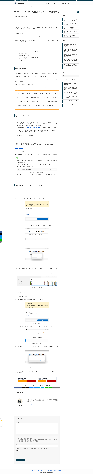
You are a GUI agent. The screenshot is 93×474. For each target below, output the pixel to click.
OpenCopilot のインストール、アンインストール (28, 57)
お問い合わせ (60, 470)
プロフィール (55, 470)
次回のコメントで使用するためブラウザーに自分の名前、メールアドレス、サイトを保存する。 (33, 448)
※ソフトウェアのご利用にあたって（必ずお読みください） (28, 138)
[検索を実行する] (78, 12)
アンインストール (24, 60)
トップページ (33, 470)
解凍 (33, 195)
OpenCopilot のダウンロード (24, 55)
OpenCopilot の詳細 (23, 53)
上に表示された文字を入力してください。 (23, 453)
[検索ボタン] (77, 3)
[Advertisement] (37, 20)
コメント (18, 422)
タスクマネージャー (31, 273)
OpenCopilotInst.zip (19, 148)
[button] (18, 387)
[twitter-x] (75, 0)
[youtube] (76, 0)
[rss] (78, 0)
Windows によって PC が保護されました (34, 127)
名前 (16, 444)
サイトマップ (38, 470)
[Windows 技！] (19, 3)
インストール (23, 58)
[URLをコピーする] (56, 387)
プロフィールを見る (29, 404)
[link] (27, 406)
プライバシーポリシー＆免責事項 (46, 470)
